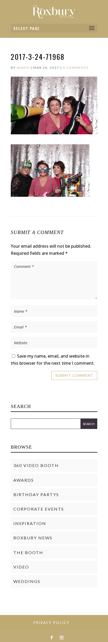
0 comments (76, 68)
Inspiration (29, 523)
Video (21, 566)
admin (23, 68)
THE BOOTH (28, 552)
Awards (23, 479)
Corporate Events (38, 508)
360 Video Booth (36, 465)
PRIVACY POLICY (51, 622)
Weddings (26, 581)
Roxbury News (32, 537)
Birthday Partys (36, 494)
